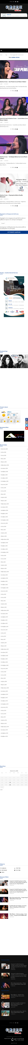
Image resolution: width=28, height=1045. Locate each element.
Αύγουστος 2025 (4, 484)
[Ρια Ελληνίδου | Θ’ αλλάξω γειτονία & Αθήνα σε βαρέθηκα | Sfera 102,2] (4, 908)
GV (1, 84)
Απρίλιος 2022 (4, 604)
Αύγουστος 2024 (4, 523)
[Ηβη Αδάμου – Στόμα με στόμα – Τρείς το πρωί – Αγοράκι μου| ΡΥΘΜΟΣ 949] (4, 916)
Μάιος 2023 (3, 562)
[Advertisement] (14, 34)
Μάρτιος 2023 (4, 568)
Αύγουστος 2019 (4, 707)
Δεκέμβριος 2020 (4, 655)
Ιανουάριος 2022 (4, 613)
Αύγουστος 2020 (4, 668)
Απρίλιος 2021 (4, 642)
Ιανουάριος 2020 (4, 691)
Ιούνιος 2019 (3, 713)
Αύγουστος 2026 (4, 449)
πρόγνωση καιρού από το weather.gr (10, 423)
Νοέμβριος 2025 (4, 474)
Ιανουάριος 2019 (4, 729)
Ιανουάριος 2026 (4, 468)
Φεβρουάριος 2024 (5, 539)
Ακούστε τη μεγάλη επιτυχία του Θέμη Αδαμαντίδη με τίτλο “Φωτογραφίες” (18, 1004)
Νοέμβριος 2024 (4, 513)
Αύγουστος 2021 (4, 629)
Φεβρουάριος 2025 (5, 503)
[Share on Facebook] (12, 90)
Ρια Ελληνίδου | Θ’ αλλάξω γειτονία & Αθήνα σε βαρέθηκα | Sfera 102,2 (18, 906)
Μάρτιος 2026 (4, 461)
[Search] (26, 50)
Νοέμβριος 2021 (4, 620)
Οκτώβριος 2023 (4, 549)
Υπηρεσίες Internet (7, 1038)
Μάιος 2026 (3, 458)
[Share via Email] (17, 90)
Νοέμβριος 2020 (4, 658)
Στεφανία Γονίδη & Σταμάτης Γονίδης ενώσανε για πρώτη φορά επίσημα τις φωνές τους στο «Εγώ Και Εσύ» (18, 882)
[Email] (17, 1)
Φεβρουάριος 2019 (5, 726)
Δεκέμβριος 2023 (4, 542)
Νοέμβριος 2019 (4, 697)
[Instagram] (13, 1)
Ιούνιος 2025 (3, 491)
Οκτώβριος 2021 (4, 623)
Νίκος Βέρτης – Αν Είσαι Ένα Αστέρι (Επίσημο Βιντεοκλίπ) (17, 995)
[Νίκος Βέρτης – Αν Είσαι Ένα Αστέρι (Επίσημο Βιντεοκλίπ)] (5, 996)
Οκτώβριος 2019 (4, 700)
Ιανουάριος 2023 (4, 575)
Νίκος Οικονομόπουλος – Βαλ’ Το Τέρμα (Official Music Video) (18, 1012)
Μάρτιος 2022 (4, 607)
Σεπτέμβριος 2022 (4, 587)
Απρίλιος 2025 (4, 497)
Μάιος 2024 (3, 529)
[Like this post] (10, 90)
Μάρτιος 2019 (4, 723)
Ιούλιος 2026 (3, 452)
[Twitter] (11, 1)
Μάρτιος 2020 (4, 684)
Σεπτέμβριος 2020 (4, 665)
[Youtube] (15, 1)
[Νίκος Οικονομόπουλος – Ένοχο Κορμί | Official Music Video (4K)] (4, 899)
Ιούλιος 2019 (3, 710)
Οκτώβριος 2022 (4, 584)
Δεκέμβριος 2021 (4, 616)
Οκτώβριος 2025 (4, 478)
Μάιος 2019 (3, 717)
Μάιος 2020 (3, 678)
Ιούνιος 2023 (3, 558)
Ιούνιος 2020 (3, 675)
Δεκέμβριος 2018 (4, 733)
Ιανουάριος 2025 (4, 507)
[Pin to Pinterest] (15, 90)
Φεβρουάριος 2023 (5, 571)
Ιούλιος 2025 (3, 487)
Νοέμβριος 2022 (4, 581)
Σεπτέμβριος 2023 (4, 552)
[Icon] (14, 69)
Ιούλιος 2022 (3, 594)
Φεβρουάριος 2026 (5, 465)
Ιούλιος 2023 (3, 555)
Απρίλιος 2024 (4, 533)
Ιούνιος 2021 (3, 636)
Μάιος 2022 (3, 600)
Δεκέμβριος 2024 (4, 510)
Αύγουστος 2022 (4, 591)
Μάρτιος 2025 (4, 500)
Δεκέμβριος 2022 (4, 578)
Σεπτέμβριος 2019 (4, 704)
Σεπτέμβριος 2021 (4, 626)
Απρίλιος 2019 (4, 720)
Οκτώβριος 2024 (4, 516)
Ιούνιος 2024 (3, 526)
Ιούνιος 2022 (3, 597)
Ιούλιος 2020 (3, 671)
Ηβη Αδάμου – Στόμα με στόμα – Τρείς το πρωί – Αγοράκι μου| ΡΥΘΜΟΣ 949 (18, 914)
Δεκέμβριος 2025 (4, 471)
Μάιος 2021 (3, 639)
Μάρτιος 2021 (4, 645)
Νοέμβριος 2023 (4, 545)
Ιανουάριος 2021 (4, 652)
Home (1, 54)
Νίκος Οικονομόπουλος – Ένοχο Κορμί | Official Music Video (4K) (19, 898)
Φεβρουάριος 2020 (5, 687)
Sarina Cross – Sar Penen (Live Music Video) (13, 81)
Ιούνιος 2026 (3, 455)
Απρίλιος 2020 (4, 681)
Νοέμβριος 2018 (4, 736)
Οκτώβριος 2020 (4, 662)
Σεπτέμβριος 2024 (4, 520)
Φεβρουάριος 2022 (5, 610)
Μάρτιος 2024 (4, 536)
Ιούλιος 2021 (3, 633)
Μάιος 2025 (3, 494)
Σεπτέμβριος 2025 (4, 481)
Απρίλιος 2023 (4, 565)
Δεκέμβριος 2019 (4, 694)
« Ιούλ (1, 789)
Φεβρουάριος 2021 (5, 649)
